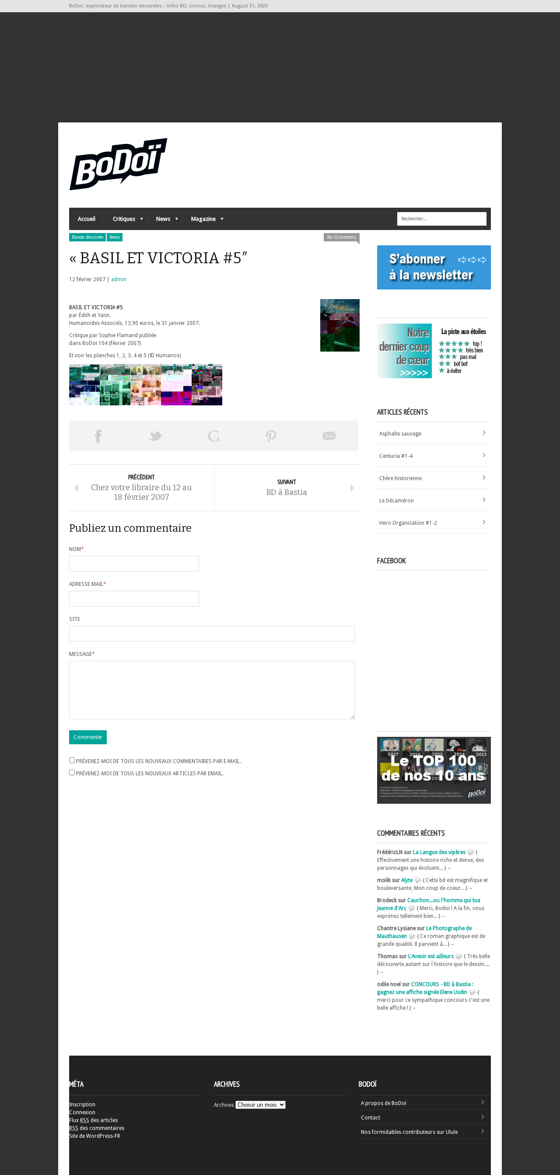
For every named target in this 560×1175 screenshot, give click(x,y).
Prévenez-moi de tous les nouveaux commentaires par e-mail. (158, 761)
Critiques (119, 221)
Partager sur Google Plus (213, 436)
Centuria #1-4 (396, 456)
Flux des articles (93, 1120)
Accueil (86, 219)
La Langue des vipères (439, 852)
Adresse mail (87, 584)
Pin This (271, 436)
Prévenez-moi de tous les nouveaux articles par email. (150, 774)
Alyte (407, 880)
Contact (370, 1118)
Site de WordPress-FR (94, 1136)
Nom (76, 549)
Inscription (82, 1105)
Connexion (82, 1112)
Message (82, 654)
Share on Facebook (98, 436)
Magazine (199, 221)
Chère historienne (400, 478)
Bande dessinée (87, 237)
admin (118, 279)
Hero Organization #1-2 (408, 523)
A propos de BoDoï (383, 1103)
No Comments (341, 237)
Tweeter (156, 436)
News (158, 221)
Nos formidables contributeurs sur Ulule (409, 1132)
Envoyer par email (329, 436)
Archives (224, 1105)
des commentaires (96, 1128)
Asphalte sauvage (400, 434)
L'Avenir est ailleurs (431, 956)
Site (74, 619)
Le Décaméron (396, 501)
